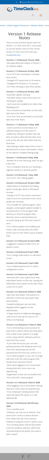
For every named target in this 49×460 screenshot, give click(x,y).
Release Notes (37, 25)
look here (16, 55)
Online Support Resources (18, 25)
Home (2, 25)
